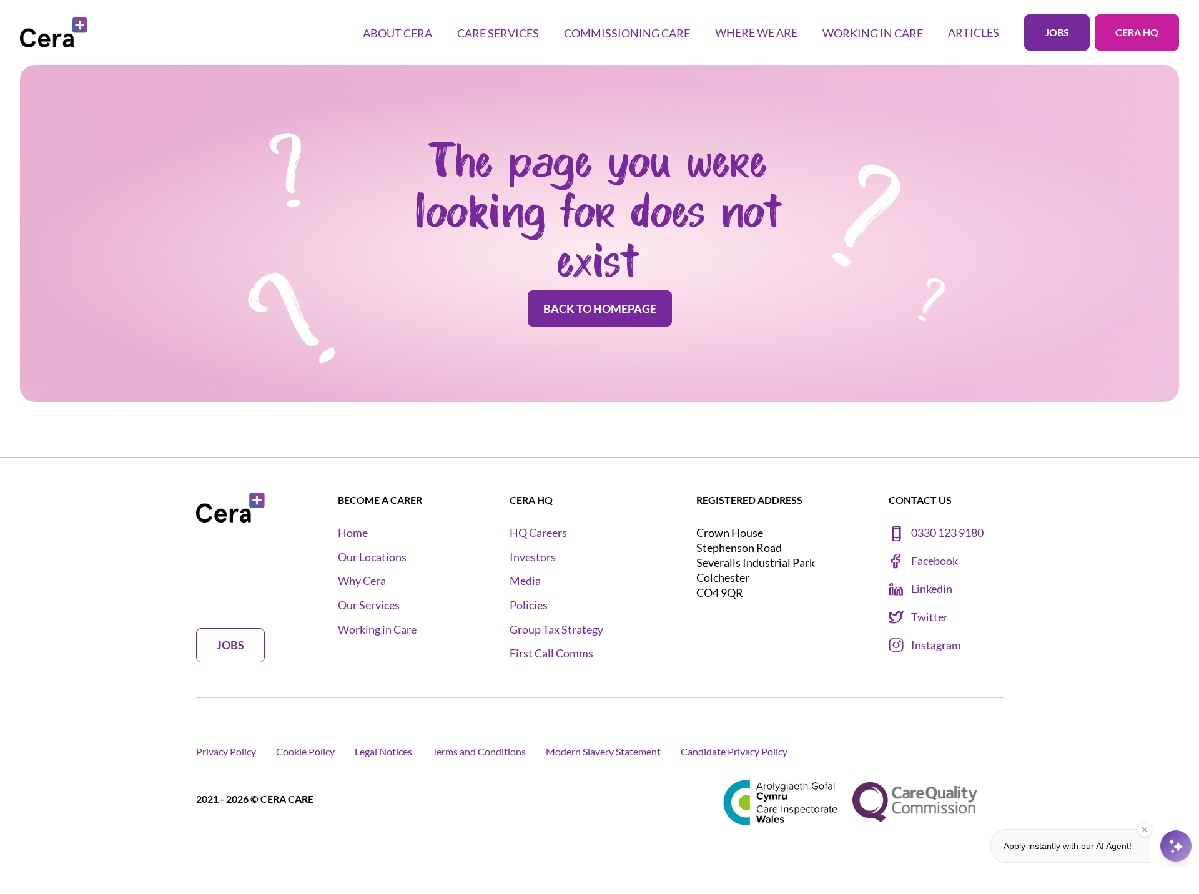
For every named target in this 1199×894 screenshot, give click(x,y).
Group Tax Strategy (556, 629)
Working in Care (377, 629)
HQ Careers (538, 532)
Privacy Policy (226, 751)
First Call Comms (551, 653)
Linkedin (931, 589)
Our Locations (372, 557)
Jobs (1057, 32)
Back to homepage (599, 308)
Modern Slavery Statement (603, 751)
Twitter (929, 617)
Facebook (934, 560)
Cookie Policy (305, 751)
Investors (533, 557)
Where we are (756, 32)
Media (525, 580)
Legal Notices (383, 751)
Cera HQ (1136, 32)
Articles (973, 32)
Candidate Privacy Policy (734, 751)
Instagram (936, 645)
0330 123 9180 (947, 532)
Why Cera (362, 580)
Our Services (369, 605)
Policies (529, 605)
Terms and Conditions (479, 751)
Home (353, 532)
